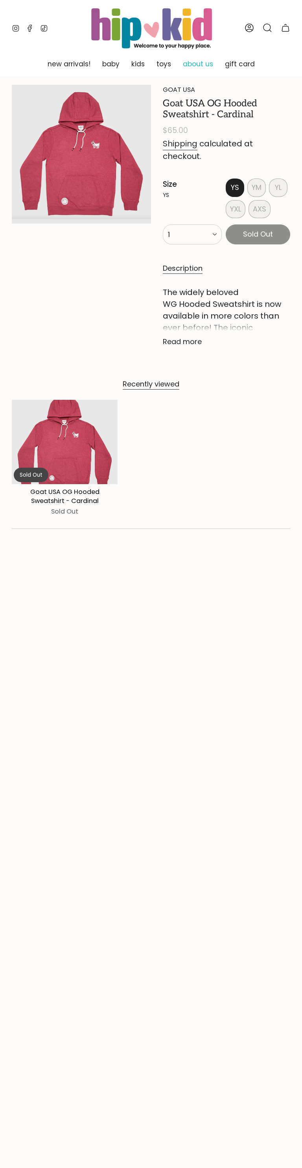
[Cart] (285, 28)
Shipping (180, 143)
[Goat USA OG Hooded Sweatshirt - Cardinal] (65, 442)
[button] (69, 64)
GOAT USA (179, 89)
